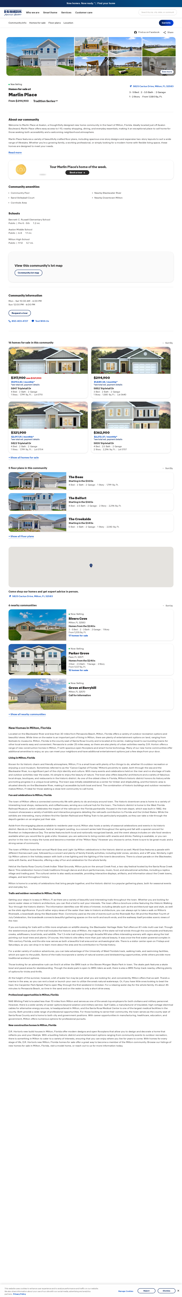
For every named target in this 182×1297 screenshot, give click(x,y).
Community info (17, 22)
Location (68, 22)
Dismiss (166, 1290)
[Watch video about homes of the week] (30, 169)
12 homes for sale (78, 670)
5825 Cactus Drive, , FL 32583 (153, 86)
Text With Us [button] (42, 321)
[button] (166, 23)
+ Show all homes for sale (24, 457)
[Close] (178, 1290)
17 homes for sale (78, 635)
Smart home (50, 12)
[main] (91, 662)
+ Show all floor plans (21, 536)
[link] (40, 56)
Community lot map (28, 272)
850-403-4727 (19, 321)
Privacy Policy (19, 1294)
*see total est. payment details (25, 383)
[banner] (91, 3)
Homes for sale (37, 22)
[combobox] (157, 12)
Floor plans (54, 22)
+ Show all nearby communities (27, 714)
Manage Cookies (125, 1291)
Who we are (32, 12)
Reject (146, 1290)
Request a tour (20, 313)
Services (66, 12)
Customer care (83, 12)
